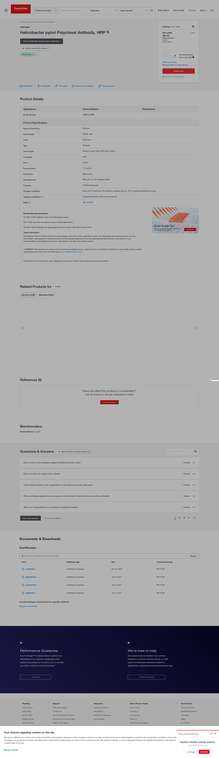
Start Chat (204, 752)
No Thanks (191, 752)
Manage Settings (11, 750)
